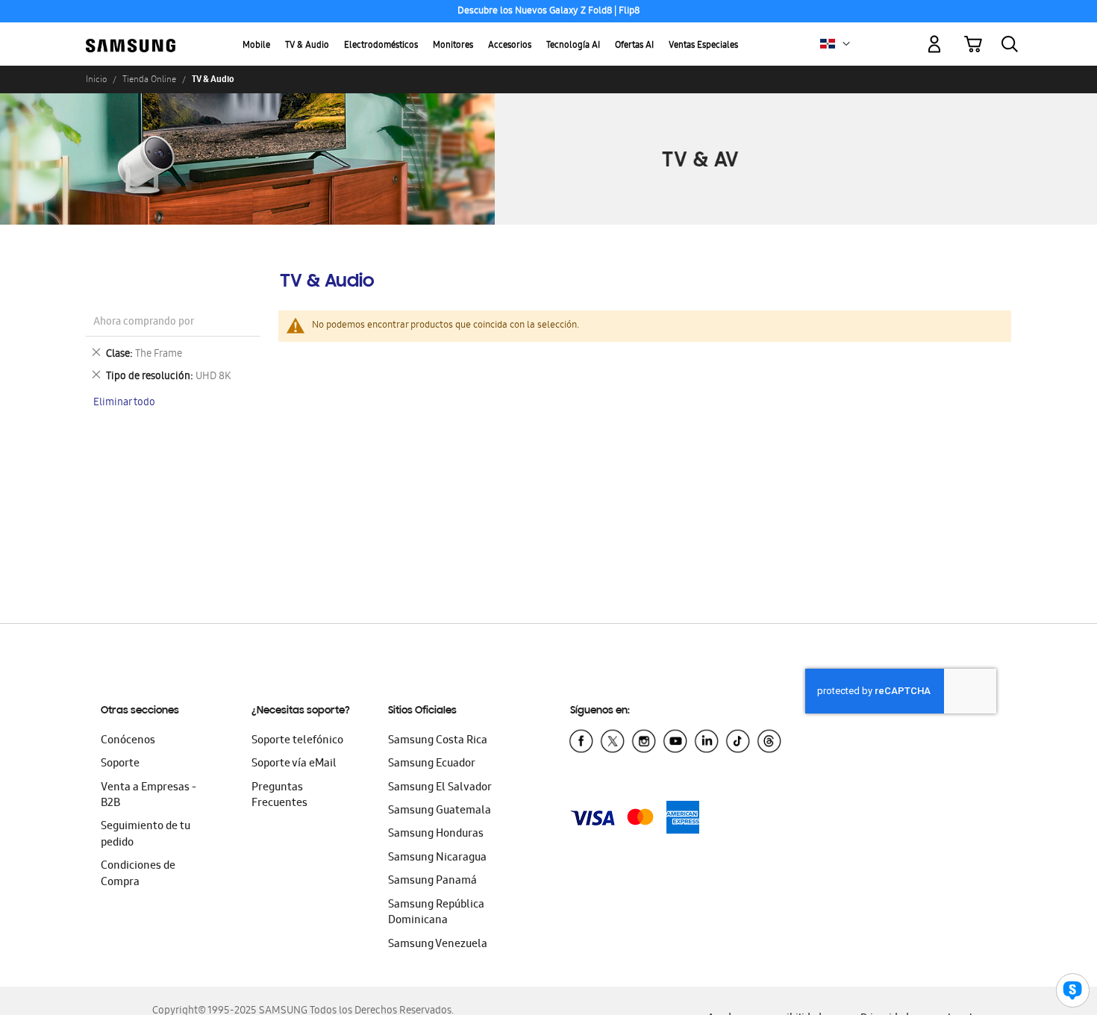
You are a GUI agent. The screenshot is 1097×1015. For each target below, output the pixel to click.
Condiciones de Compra (138, 874)
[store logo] (130, 36)
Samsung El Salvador (440, 788)
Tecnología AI (573, 46)
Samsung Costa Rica (437, 741)
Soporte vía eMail (294, 764)
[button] (846, 44)
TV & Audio (307, 46)
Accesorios (509, 46)
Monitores (453, 46)
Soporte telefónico (297, 741)
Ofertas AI (634, 46)
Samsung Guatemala (439, 811)
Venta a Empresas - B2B (148, 796)
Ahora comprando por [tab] (143, 322)
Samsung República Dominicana (436, 913)
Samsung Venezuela (437, 945)
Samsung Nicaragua (437, 858)
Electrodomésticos (381, 46)
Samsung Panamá (432, 881)
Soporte (120, 764)
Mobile (256, 46)
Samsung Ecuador (431, 764)
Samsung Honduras (436, 834)
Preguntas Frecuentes (279, 796)
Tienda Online (149, 79)
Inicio (96, 79)
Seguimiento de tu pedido (145, 835)
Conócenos (128, 741)
